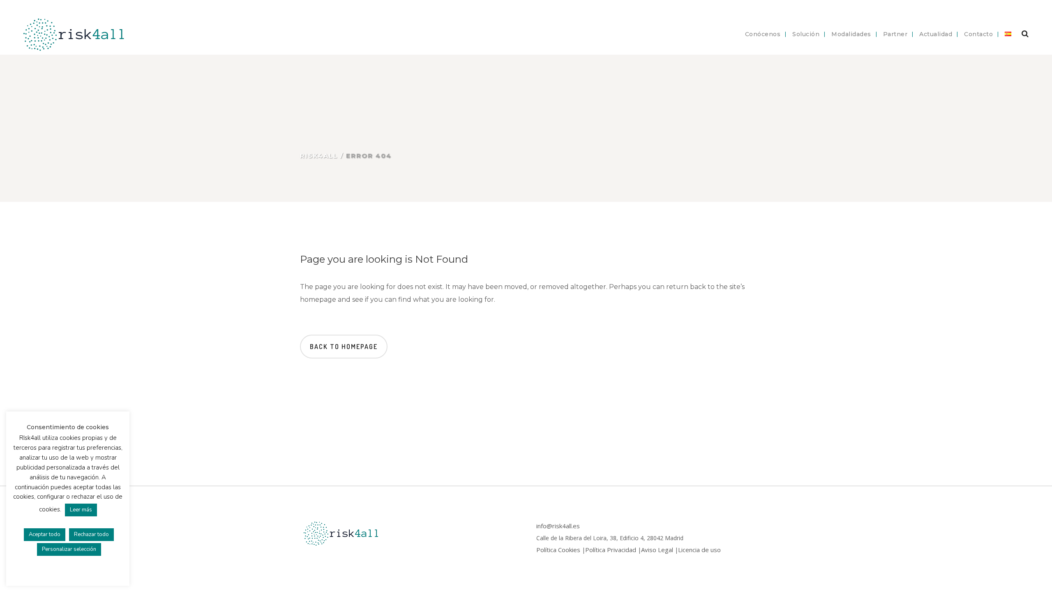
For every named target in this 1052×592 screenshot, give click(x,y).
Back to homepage (344, 346)
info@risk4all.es (558, 526)
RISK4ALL (319, 156)
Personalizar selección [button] (69, 549)
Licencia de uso (699, 550)
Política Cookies (558, 550)
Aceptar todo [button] (44, 534)
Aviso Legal (657, 550)
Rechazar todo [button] (91, 534)
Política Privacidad (610, 550)
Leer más (81, 509)
